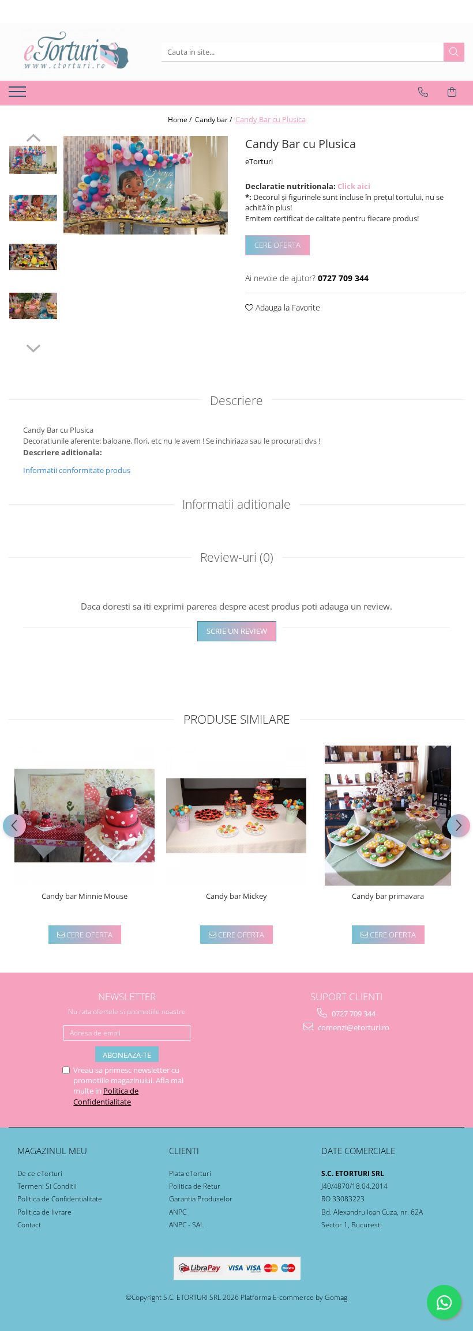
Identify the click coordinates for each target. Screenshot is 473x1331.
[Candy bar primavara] (388, 816)
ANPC (177, 1212)
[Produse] (19, 95)
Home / (180, 119)
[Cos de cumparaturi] (452, 92)
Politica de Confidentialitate (105, 1096)
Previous (33, 139)
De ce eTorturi (39, 1173)
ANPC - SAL (186, 1225)
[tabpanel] (145, 185)
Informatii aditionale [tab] (236, 504)
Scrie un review (237, 631)
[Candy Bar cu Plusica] (145, 185)
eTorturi (259, 161)
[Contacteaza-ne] (423, 92)
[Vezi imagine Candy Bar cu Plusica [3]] (33, 306)
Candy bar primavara (388, 896)
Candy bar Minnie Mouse (84, 896)
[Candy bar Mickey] (236, 816)
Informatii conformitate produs (76, 470)
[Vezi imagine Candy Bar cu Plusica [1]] (33, 208)
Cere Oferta (277, 245)
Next (33, 347)
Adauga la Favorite (286, 307)
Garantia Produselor (200, 1199)
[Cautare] (454, 52)
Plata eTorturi (190, 1173)
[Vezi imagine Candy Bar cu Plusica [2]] (33, 257)
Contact (29, 1225)
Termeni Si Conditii (47, 1186)
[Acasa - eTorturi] (76, 52)
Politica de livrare (44, 1212)
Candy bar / (214, 119)
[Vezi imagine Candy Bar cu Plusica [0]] (33, 160)
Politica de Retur (194, 1186)
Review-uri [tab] (236, 557)
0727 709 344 (353, 1013)
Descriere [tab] (236, 400)
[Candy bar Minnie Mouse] (84, 816)
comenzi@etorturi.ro (352, 1027)
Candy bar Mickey (236, 896)
